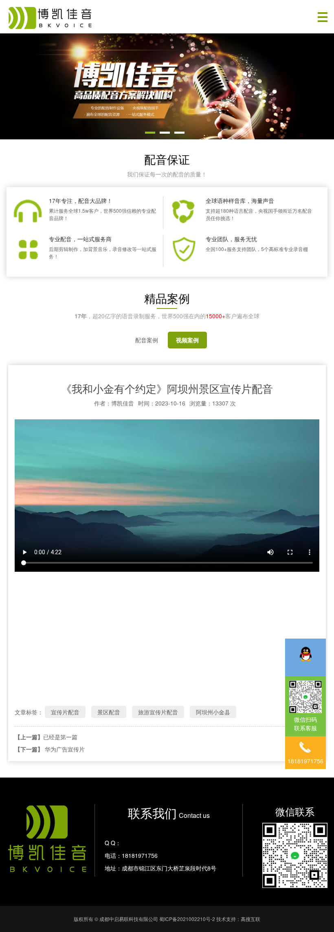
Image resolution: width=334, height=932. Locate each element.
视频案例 (187, 340)
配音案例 (146, 340)
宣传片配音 (65, 712)
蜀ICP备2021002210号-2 (187, 918)
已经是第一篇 (60, 737)
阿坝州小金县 (213, 712)
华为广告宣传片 (65, 749)
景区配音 (108, 712)
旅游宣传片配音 (158, 712)
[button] (150, 133)
